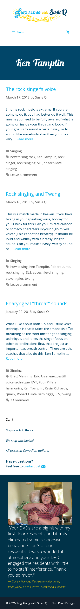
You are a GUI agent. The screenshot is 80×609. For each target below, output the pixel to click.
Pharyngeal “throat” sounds (36, 303)
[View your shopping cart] (67, 32)
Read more (25, 139)
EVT (34, 382)
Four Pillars (48, 382)
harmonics (14, 388)
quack (10, 394)
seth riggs (45, 394)
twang (29, 278)
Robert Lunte (60, 266)
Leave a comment (23, 174)
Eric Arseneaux (45, 376)
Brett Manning (21, 376)
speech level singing (48, 272)
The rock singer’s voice (31, 89)
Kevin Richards (56, 388)
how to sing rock (22, 157)
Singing (16, 151)
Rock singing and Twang (33, 193)
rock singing (26, 163)
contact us (31, 466)
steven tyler (14, 278)
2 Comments (20, 400)
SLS (39, 163)
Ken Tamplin (46, 157)
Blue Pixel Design (63, 603)
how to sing (19, 266)
